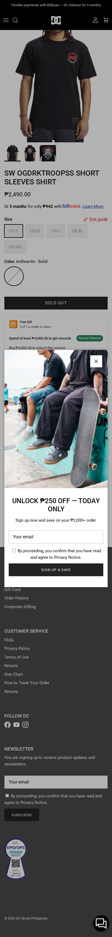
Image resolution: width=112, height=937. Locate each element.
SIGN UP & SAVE (56, 570)
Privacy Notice (67, 557)
